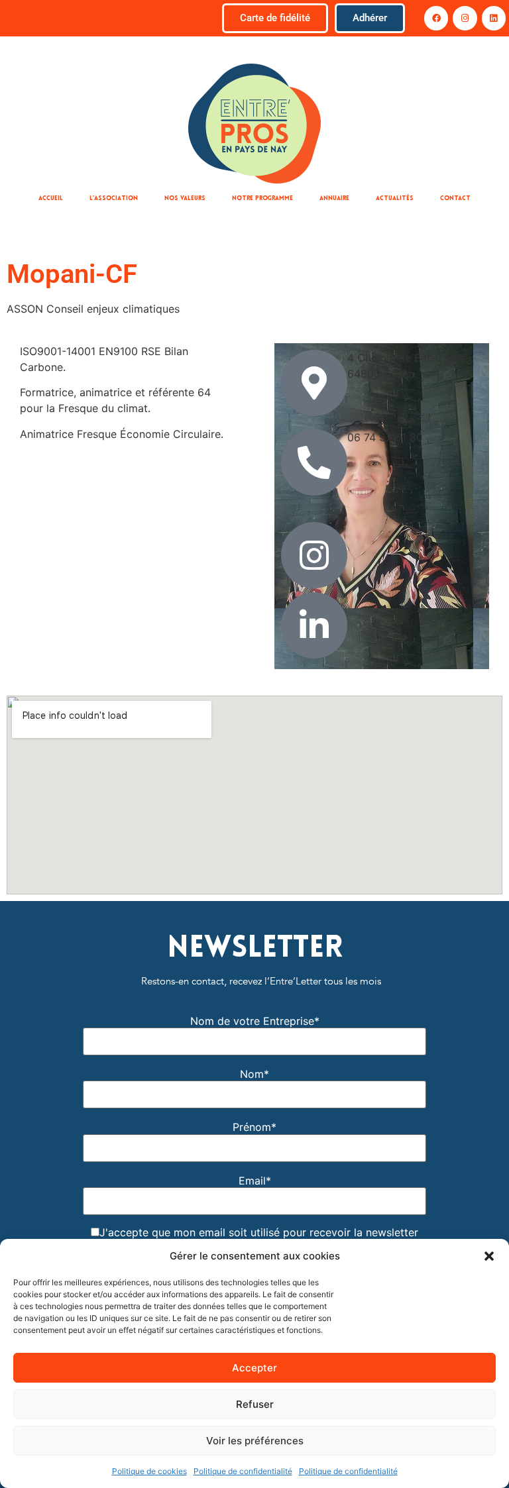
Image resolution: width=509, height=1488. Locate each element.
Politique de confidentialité (243, 1471)
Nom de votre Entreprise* (254, 1021)
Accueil (50, 198)
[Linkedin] (494, 18)
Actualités (395, 198)
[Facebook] (436, 18)
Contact (455, 198)
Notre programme (262, 198)
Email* (255, 1180)
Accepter (254, 1367)
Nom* (254, 1074)
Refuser (255, 1404)
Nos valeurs (184, 198)
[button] (489, 1256)
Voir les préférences (255, 1440)
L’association (113, 198)
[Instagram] (465, 18)
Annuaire (334, 198)
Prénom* (254, 1127)
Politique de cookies (149, 1471)
